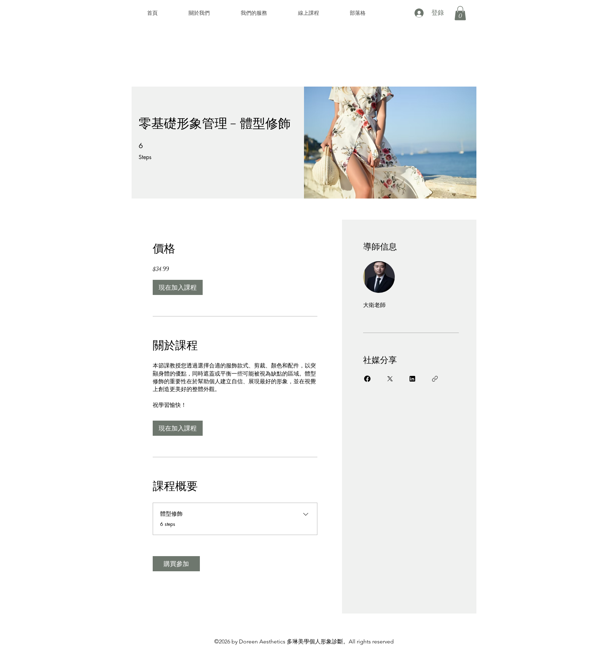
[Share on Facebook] (367, 379)
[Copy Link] (435, 379)
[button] (460, 13)
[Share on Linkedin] (412, 379)
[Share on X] (390, 379)
